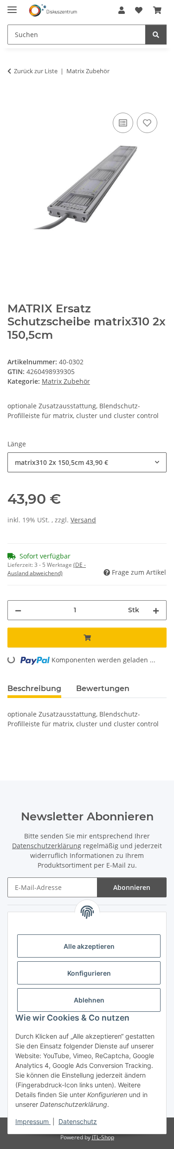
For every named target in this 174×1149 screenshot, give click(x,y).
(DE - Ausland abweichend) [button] (46, 569)
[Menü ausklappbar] (12, 6)
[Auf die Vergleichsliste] (123, 123)
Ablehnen (89, 1000)
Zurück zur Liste (36, 71)
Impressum (33, 1121)
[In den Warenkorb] (14, 100)
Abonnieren (131, 887)
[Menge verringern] (18, 610)
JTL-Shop (103, 1137)
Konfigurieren (89, 973)
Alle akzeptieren (89, 946)
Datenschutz (77, 1121)
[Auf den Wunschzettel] (147, 123)
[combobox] (87, 462)
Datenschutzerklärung (46, 845)
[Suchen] (156, 34)
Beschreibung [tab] (34, 688)
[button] (121, 10)
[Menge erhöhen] (156, 610)
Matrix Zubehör (66, 381)
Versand (83, 519)
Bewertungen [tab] (102, 688)
